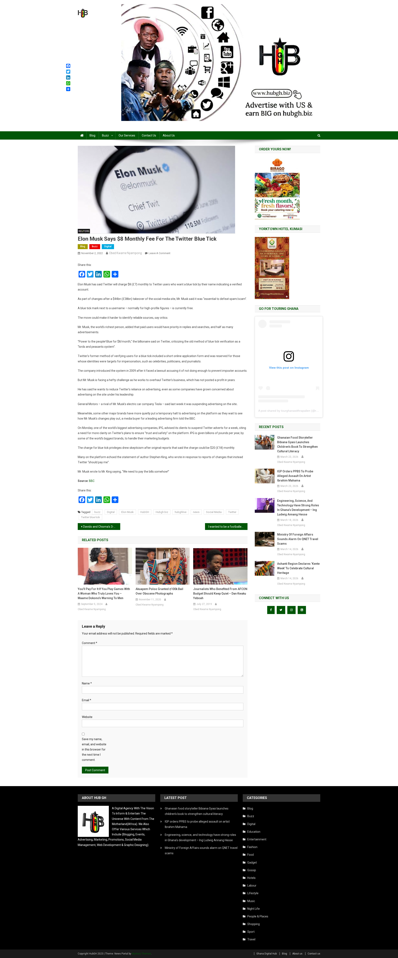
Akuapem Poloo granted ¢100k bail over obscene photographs (159, 591)
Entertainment (256, 839)
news (196, 512)
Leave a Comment (159, 253)
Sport (251, 931)
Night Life (253, 908)
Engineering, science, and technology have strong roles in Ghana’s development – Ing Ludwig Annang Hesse (298, 507)
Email (86, 700)
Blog (92, 135)
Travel (251, 939)
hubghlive (180, 512)
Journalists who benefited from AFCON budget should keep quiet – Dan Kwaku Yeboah (220, 593)
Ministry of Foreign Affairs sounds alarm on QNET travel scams (297, 539)
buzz (97, 512)
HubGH (144, 512)
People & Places (257, 916)
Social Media (214, 512)
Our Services (127, 135)
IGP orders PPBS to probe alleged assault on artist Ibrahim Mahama (295, 476)
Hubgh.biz (162, 512)
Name (87, 683)
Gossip (251, 870)
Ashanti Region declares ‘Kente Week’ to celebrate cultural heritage (298, 568)
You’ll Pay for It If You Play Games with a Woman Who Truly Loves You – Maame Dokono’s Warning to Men (104, 593)
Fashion (252, 847)
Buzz (105, 135)
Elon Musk (127, 512)
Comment (89, 643)
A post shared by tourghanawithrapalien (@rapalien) (292, 410)
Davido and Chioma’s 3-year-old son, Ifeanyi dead (101, 526)
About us (169, 135)
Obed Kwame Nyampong (125, 253)
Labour (251, 885)
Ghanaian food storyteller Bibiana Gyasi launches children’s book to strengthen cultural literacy (297, 444)
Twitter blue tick (90, 517)
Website (87, 717)
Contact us (149, 135)
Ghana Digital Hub (266, 953)
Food (250, 854)
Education (253, 831)
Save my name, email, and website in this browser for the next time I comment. (94, 749)
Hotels (251, 878)
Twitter (232, 512)
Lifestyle (252, 893)
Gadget (252, 862)
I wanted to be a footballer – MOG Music (228, 526)
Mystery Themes (141, 953)
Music (251, 901)
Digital (108, 246)
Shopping (253, 924)
